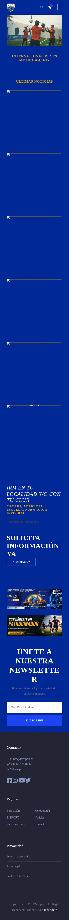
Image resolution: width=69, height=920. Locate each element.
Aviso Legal (13, 866)
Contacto (39, 824)
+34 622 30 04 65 (21, 764)
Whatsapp (16, 769)
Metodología (42, 810)
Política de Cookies (17, 876)
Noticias (39, 817)
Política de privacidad (18, 856)
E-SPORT (13, 817)
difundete (50, 910)
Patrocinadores (16, 824)
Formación (13, 810)
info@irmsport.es (22, 759)
